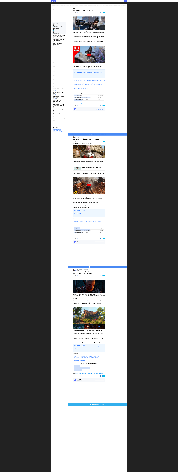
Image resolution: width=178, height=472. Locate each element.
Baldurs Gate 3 (118, 5)
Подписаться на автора (99, 109)
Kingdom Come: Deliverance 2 (92, 5)
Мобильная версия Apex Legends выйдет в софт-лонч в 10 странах (86, 89)
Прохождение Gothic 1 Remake (57, 5)
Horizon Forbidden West (124, 5)
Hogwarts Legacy (99, 5)
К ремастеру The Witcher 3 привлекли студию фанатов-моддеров (86, 357)
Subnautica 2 (72, 5)
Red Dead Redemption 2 (111, 5)
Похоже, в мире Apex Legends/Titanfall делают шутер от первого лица (87, 83)
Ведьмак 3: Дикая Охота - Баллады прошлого (92, 373)
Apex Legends (77, 8)
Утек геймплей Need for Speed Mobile (81, 87)
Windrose (76, 5)
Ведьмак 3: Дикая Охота (79, 136)
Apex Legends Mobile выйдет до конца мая (82, 88)
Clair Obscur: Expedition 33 (82, 5)
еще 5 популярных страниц (56, 33)
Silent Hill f (104, 5)
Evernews (79, 109)
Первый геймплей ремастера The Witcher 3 (82, 354)
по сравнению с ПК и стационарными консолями (90, 300)
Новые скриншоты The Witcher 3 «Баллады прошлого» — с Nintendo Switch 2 (88, 220)
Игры (81, 103)
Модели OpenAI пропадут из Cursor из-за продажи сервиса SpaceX (86, 356)
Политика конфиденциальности (57, 130)
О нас (53, 128)
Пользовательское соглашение (57, 129)
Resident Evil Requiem (66, 5)
